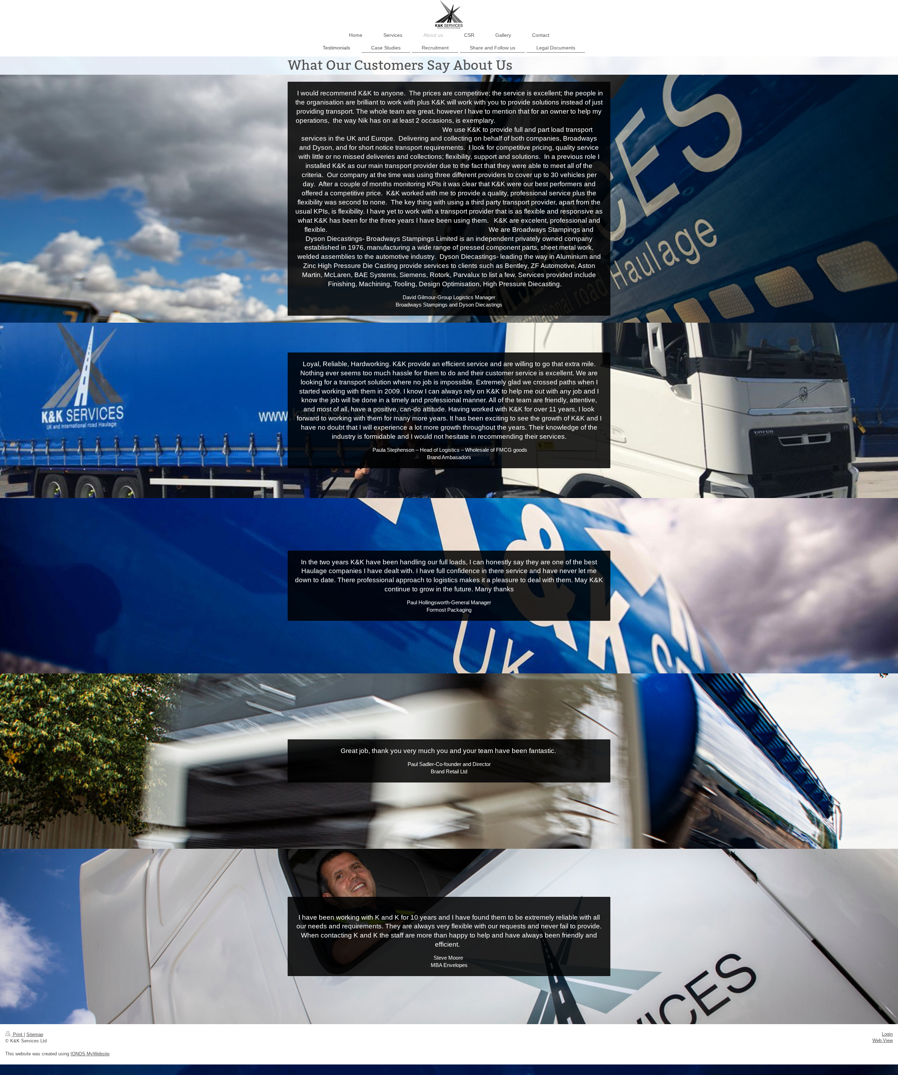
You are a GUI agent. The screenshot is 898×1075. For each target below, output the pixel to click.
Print (18, 1034)
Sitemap (34, 1034)
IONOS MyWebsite (90, 1053)
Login (887, 1034)
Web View (882, 1040)
